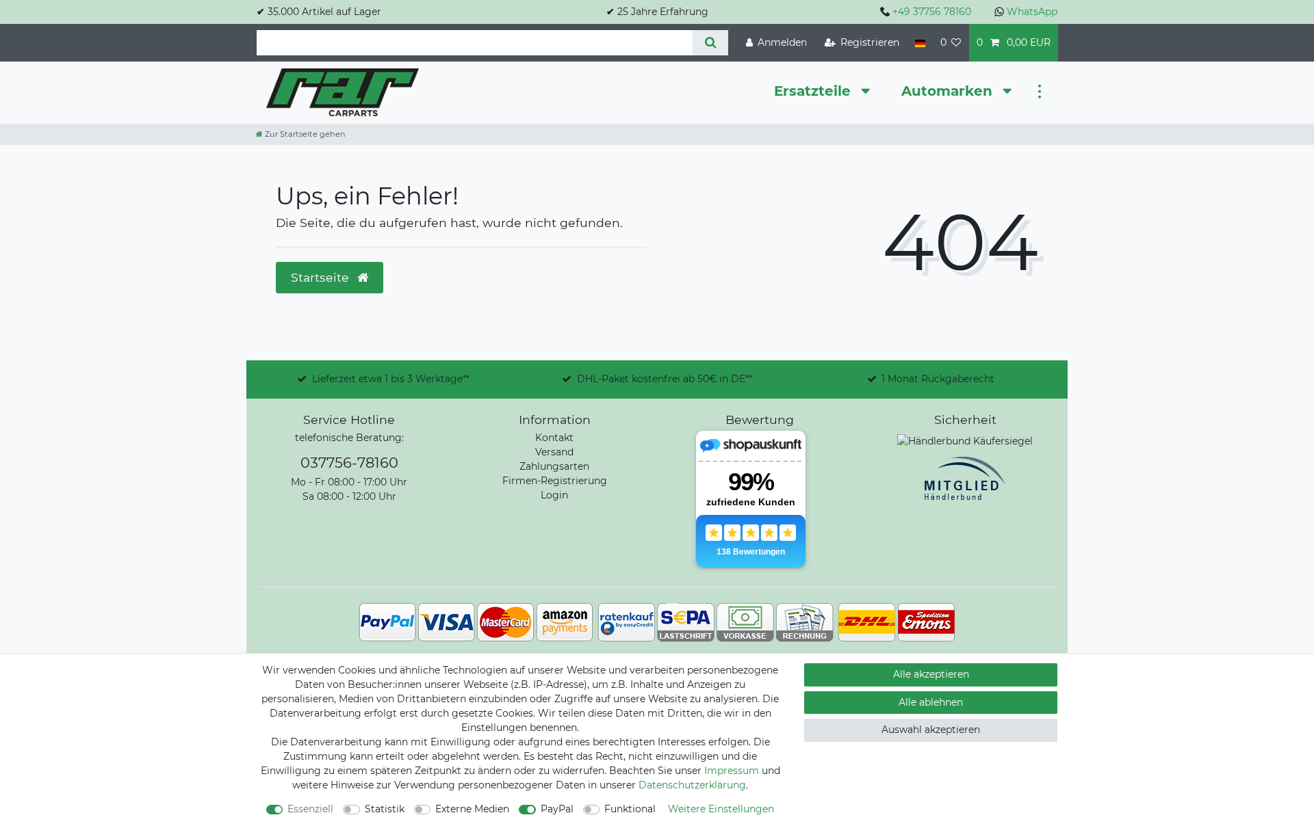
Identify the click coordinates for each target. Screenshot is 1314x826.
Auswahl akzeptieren (930, 729)
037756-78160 (349, 462)
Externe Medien (472, 809)
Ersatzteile (814, 91)
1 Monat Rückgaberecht (937, 379)
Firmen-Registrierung (554, 481)
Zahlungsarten (554, 466)
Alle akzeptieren (931, 674)
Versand (554, 452)
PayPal (557, 809)
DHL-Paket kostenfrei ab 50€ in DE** (664, 379)
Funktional (630, 809)
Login (554, 495)
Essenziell (310, 809)
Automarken (948, 91)
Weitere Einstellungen (721, 809)
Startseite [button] (321, 277)
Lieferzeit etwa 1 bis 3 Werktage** (390, 379)
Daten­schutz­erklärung (692, 785)
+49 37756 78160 (931, 11)
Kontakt (554, 437)
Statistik (384, 809)
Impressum (731, 770)
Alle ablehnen (931, 702)
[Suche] (710, 42)
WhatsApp (1032, 11)
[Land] (919, 43)
